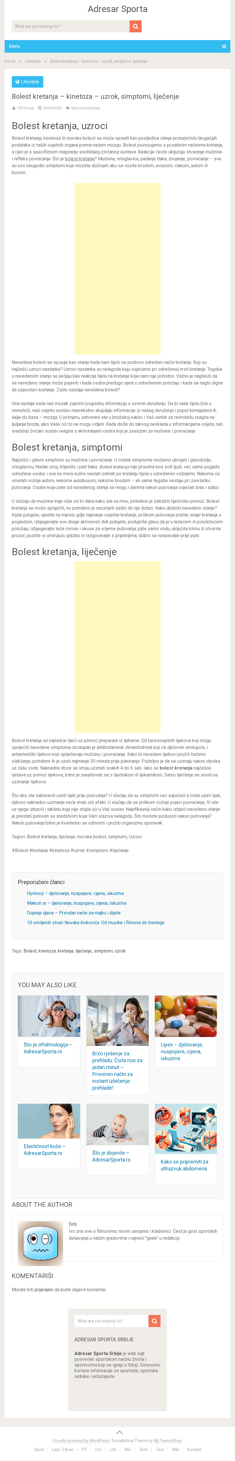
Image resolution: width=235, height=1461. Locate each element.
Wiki (175, 1449)
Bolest (30, 951)
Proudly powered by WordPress (81, 1440)
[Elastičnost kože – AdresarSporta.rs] (49, 1121)
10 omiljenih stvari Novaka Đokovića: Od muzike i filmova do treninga (95, 922)
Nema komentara (85, 108)
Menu (14, 46)
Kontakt (194, 1449)
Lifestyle (33, 61)
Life (112, 1449)
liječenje (83, 951)
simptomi (103, 951)
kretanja (65, 951)
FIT (84, 1449)
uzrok (120, 951)
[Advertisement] (117, 269)
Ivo (73, 1224)
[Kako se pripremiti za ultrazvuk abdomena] (186, 1129)
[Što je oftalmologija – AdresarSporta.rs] (49, 1016)
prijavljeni (44, 1289)
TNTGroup (25, 108)
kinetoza (47, 951)
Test (160, 1449)
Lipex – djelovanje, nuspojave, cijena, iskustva (182, 1051)
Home (10, 61)
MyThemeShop (168, 1440)
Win (127, 1449)
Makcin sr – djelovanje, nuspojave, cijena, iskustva (76, 903)
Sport (39, 1449)
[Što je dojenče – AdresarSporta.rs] (117, 1124)
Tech (143, 1449)
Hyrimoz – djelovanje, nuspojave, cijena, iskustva (75, 893)
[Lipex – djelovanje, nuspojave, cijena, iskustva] (186, 1016)
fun (98, 1449)
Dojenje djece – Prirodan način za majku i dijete (74, 913)
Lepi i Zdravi (63, 1449)
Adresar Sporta (118, 8)
